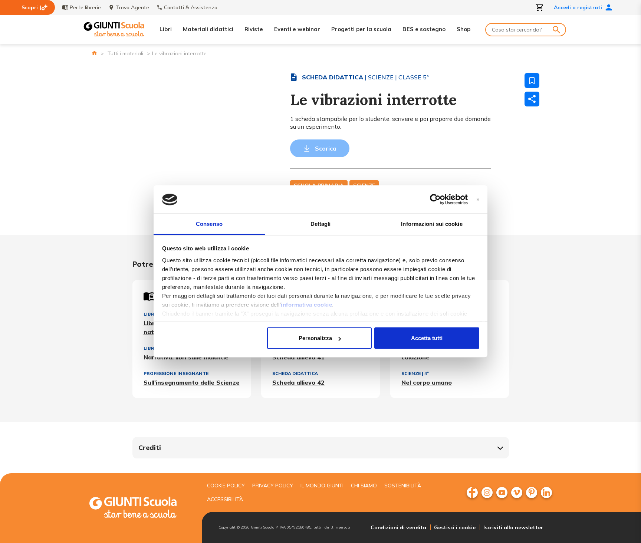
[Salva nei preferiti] (532, 80)
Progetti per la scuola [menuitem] (361, 29)
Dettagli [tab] (320, 224)
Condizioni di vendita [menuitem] (398, 527)
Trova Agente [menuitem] (132, 7)
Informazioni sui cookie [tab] (431, 224)
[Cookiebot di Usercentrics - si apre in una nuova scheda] (435, 199)
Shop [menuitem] (463, 29)
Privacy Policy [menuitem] (272, 485)
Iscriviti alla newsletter (513, 527)
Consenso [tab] (209, 224)
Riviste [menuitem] (253, 29)
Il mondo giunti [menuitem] (321, 485)
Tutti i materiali (125, 53)
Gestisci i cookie (455, 527)
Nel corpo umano (426, 382)
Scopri (30, 7)
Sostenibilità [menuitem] (402, 485)
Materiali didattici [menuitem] (208, 29)
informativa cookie (306, 304)
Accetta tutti (427, 338)
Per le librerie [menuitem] (85, 7)
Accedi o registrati (578, 7)
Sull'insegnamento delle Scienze (192, 382)
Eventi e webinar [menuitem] (297, 29)
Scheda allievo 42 (298, 382)
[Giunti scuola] (140, 508)
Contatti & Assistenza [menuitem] (190, 7)
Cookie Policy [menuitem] (226, 485)
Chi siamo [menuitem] (364, 485)
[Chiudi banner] (478, 199)
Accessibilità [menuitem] (225, 499)
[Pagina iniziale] (94, 53)
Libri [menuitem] (166, 29)
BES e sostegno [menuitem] (424, 29)
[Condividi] (532, 99)
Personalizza (315, 338)
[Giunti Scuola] (114, 29)
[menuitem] (472, 492)
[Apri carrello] (539, 7)
